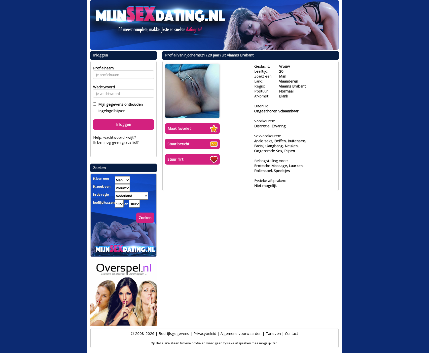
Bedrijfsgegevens (174, 333)
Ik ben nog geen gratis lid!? (116, 142)
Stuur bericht (178, 143)
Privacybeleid (204, 333)
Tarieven (273, 333)
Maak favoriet (179, 128)
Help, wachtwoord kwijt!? (114, 137)
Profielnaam (102, 67)
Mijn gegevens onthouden (119, 104)
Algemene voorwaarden (240, 333)
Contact (291, 333)
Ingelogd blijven (110, 110)
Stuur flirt (175, 159)
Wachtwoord (102, 86)
